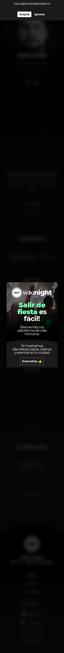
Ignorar (39, 14)
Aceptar (24, 14)
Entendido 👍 (32, 361)
